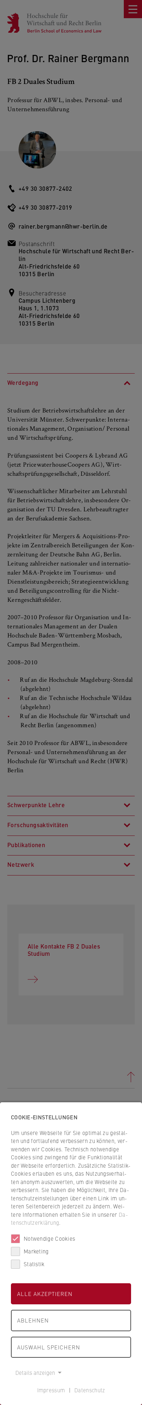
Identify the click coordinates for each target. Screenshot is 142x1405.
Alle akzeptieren (44, 1293)
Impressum (51, 1390)
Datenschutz (89, 1390)
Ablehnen (33, 1320)
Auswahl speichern (48, 1347)
